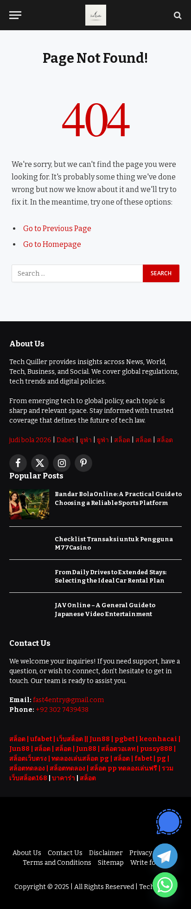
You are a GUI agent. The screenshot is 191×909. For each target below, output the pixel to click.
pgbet (124, 739)
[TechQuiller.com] (95, 15)
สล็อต (122, 440)
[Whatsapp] (165, 884)
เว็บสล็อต (70, 739)
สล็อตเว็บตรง (28, 759)
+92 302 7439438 (62, 710)
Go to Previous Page (57, 228)
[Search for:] (78, 273)
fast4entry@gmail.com (68, 700)
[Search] (177, 15)
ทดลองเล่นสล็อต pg (80, 759)
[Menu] (15, 15)
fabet (143, 759)
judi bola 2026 (30, 440)
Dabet (66, 440)
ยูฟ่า (86, 440)
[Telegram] (165, 856)
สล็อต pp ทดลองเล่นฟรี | (126, 768)
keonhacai (158, 739)
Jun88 (99, 739)
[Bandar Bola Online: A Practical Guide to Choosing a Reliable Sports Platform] (29, 504)
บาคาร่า (63, 778)
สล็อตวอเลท (118, 749)
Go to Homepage (52, 244)
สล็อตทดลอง (27, 768)
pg (161, 759)
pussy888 (156, 749)
